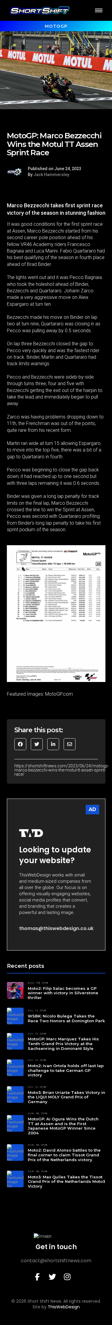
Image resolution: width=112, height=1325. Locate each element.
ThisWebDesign (64, 1307)
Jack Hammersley (51, 174)
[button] (98, 10)
